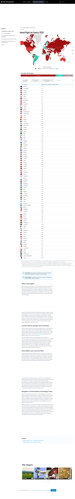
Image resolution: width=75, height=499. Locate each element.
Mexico (24, 207)
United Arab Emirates (27, 255)
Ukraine (24, 199)
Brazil (24, 189)
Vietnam (25, 220)
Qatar (24, 257)
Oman (24, 234)
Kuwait (24, 251)
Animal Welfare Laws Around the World (8, 39)
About (43, 490)
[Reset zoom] (72, 53)
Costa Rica (25, 172)
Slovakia (25, 162)
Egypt (24, 197)
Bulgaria (25, 191)
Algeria (24, 226)
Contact (40, 490)
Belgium (25, 119)
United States (26, 113)
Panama (25, 232)
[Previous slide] (45, 481)
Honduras (25, 203)
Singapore (25, 230)
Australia (25, 86)
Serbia (24, 242)
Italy (24, 135)
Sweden (25, 92)
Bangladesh (25, 222)
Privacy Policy (33, 490)
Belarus (24, 168)
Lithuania (25, 166)
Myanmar (25, 218)
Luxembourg (25, 123)
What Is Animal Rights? (5, 33)
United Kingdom (26, 111)
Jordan (24, 214)
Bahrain (24, 246)
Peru (24, 170)
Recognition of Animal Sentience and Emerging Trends (8, 42)
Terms (37, 490)
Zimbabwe (25, 144)
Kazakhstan (25, 183)
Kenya (24, 133)
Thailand (25, 158)
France (24, 121)
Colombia (25, 164)
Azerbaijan (25, 179)
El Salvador (25, 185)
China (24, 249)
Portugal (25, 129)
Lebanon (25, 238)
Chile (24, 137)
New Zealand (26, 88)
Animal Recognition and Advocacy (47, 81)
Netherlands (25, 100)
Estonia (24, 142)
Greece (24, 131)
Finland (24, 96)
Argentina (25, 140)
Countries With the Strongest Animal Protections (8, 36)
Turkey (24, 174)
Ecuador (25, 154)
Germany (25, 109)
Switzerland (25, 103)
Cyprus (24, 212)
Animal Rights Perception (25, 81)
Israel (24, 201)
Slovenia (25, 152)
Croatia (24, 146)
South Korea (25, 248)
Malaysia (25, 244)
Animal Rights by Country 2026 (7, 31)
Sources (3, 44)
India (24, 139)
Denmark (25, 94)
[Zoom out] (72, 50)
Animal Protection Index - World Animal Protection (33, 440)
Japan (24, 177)
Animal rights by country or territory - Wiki (31, 442)
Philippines (25, 209)
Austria (24, 102)
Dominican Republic (27, 205)
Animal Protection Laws (35, 81)
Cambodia (25, 224)
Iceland (24, 107)
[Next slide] (48, 481)
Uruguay (25, 240)
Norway (24, 98)
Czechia (25, 148)
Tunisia (24, 216)
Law (21, 27)
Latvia (24, 160)
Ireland (24, 105)
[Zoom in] (72, 47)
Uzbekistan (25, 195)
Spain (24, 117)
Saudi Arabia (25, 253)
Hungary (25, 127)
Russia (24, 236)
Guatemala (25, 175)
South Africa (25, 125)
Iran (24, 228)
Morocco (25, 181)
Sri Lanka (25, 193)
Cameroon (25, 156)
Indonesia (25, 211)
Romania (25, 150)
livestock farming (39, 333)
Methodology (47, 490)
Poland (24, 115)
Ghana (24, 187)
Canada (24, 90)
